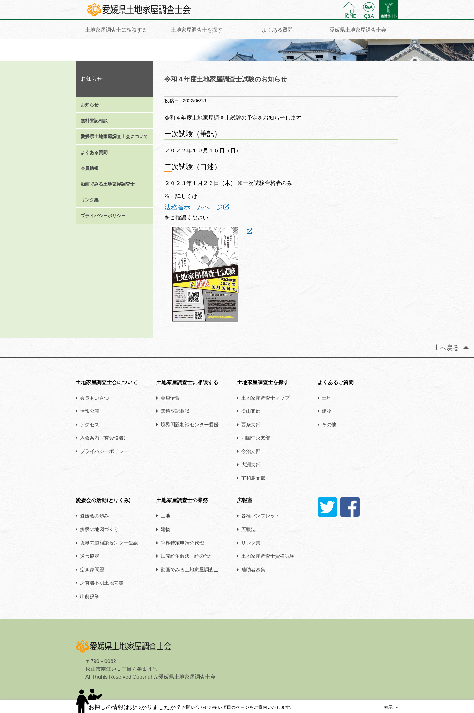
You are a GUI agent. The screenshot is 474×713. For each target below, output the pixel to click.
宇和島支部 (253, 478)
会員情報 (90, 168)
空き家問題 (92, 569)
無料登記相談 (94, 120)
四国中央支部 (255, 437)
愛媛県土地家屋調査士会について (114, 136)
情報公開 (89, 411)
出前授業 (89, 596)
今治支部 (251, 451)
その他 (329, 424)
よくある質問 (94, 152)
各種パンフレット (260, 515)
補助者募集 (253, 569)
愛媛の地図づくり (99, 529)
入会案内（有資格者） (104, 437)
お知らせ (90, 104)
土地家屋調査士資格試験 (267, 556)
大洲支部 (251, 464)
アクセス (89, 424)
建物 (326, 411)
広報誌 (248, 529)
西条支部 (251, 424)
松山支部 (251, 411)
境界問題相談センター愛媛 (190, 424)
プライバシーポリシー (103, 215)
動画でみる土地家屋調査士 (108, 184)
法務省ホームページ (193, 207)
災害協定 (89, 556)
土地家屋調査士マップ (265, 397)
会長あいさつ (94, 397)
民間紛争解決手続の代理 (187, 556)
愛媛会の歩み (94, 515)
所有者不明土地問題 (101, 582)
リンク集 (90, 199)
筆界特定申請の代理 (182, 542)
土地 (326, 397)
